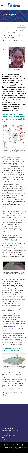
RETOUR (22, 25)
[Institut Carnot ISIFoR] (14, 4)
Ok (14, 450)
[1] (16, 337)
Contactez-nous (6, 439)
